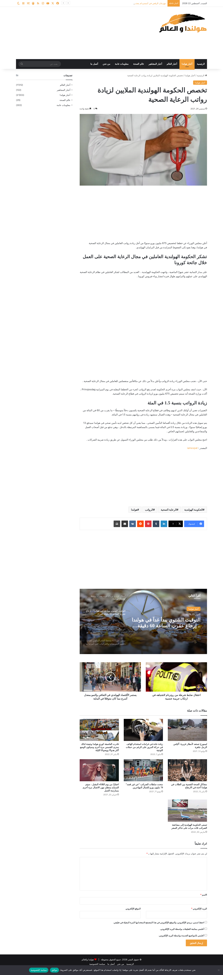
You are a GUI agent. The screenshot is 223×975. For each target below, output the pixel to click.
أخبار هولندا (187, 64)
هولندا (134, 509)
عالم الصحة (138, 64)
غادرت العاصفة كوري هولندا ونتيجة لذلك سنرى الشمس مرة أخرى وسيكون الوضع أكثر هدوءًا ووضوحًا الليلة (99, 747)
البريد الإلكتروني (199, 908)
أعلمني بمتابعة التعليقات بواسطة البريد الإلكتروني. (182, 929)
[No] (219, 970)
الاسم (203, 894)
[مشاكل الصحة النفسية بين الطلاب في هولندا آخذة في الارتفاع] (187, 770)
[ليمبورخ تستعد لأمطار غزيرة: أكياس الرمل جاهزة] (187, 730)
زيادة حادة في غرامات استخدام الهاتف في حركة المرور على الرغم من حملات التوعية (144, 747)
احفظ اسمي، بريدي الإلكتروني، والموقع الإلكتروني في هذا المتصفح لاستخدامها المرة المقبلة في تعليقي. (158, 922)
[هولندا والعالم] (182, 22)
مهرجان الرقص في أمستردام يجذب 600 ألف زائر (143, 3)
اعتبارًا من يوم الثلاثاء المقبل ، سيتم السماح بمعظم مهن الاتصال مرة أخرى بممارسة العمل (101, 787)
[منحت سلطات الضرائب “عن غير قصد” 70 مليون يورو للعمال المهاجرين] (143, 770)
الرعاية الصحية (169, 509)
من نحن (106, 64)
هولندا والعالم (88, 959)
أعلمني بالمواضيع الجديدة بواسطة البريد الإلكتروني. (181, 935)
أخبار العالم (172, 64)
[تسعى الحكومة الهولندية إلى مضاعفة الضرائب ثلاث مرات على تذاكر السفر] (187, 811)
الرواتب (149, 509)
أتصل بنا (94, 64)
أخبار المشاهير (155, 64)
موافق (54, 970)
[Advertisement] (79, 33)
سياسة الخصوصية (97, 964)
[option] (143, 621)
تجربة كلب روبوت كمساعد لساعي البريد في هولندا (173, 622)
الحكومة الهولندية (193, 509)
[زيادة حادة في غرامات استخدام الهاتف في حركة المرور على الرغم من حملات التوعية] (143, 730)
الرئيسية (201, 64)
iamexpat (192, 448)
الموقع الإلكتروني (133, 908)
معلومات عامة (122, 64)
